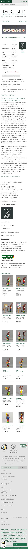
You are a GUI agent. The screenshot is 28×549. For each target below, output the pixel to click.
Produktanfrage (16, 84)
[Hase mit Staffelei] (21, 281)
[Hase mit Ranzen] (7, 336)
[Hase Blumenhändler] (21, 362)
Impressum (14, 541)
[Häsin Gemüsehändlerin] (7, 362)
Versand (21, 548)
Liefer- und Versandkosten (7, 506)
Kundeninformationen (6, 524)
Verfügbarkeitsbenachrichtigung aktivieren (11, 75)
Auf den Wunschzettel (6, 84)
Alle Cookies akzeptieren (20, 545)
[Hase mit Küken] (7, 308)
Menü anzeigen (7, 1)
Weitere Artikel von (10, 177)
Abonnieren (22, 467)
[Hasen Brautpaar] (21, 336)
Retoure (2, 509)
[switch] (3, 547)
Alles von (22, 51)
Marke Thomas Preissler (6, 16)
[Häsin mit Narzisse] (7, 390)
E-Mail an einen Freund (7, 86)
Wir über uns (4, 521)
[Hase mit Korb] (7, 281)
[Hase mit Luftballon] (7, 417)
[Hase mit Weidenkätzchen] (21, 390)
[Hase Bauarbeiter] (21, 417)
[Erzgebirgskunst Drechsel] (14, 12)
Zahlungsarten (4, 512)
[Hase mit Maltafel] (21, 308)
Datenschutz (7, 541)
